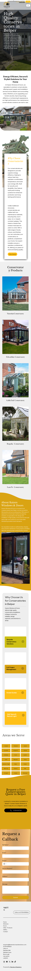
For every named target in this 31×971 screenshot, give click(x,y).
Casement (6, 940)
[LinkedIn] (12, 962)
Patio (12, 940)
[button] (12, 254)
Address (5, 876)
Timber (5, 938)
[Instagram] (4, 962)
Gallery (5, 929)
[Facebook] (7, 962)
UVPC (4, 937)
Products (9, 928)
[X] (10, 962)
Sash (4, 941)
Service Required (7, 868)
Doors (5, 926)
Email (4, 852)
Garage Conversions (23, 937)
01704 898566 (22, 2)
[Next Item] (26, 558)
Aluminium (6, 942)
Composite (14, 936)
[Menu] (28, 5)
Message (4, 884)
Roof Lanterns (23, 935)
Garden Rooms (23, 940)
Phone (4, 860)
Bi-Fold (13, 938)
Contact (5, 931)
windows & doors (5, 908)
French (13, 939)
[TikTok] (15, 962)
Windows (5, 924)
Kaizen (6, 908)
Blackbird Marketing (15, 967)
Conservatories (23, 939)
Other (5, 928)
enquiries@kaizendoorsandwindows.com (14, 944)
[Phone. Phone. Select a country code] (5, 864)
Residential (14, 942)
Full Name (5, 845)
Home (8, 922)
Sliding (5, 943)
